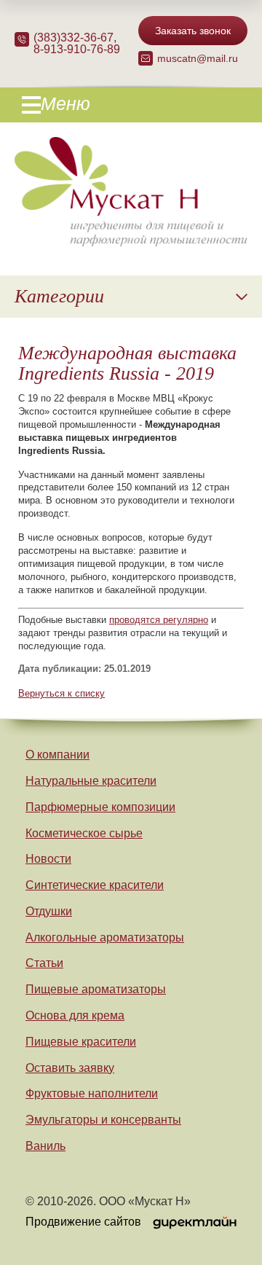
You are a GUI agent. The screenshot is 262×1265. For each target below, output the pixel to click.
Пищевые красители (80, 1041)
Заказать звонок (193, 30)
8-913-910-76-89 (76, 49)
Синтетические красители (94, 885)
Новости (48, 859)
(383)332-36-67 (73, 37)
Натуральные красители (90, 781)
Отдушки (48, 911)
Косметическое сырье (84, 833)
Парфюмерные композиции (100, 807)
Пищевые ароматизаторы (95, 989)
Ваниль (45, 1146)
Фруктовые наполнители (91, 1093)
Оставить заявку (69, 1068)
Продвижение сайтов (83, 1221)
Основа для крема (74, 1015)
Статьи (44, 963)
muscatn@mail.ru (197, 58)
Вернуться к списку (61, 693)
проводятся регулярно (158, 619)
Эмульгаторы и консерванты (103, 1119)
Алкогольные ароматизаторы (104, 937)
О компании (57, 754)
